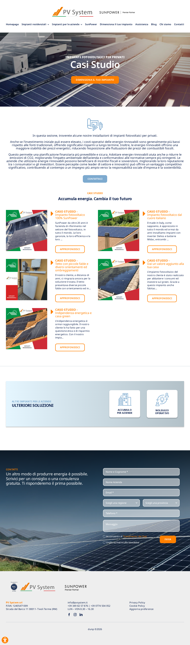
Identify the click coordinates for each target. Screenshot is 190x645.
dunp (91, 629)
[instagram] (75, 614)
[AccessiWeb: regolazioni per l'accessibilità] (4, 640)
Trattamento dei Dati (135, 536)
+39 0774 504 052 (100, 605)
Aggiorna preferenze (141, 609)
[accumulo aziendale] (124, 403)
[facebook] (69, 614)
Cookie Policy (137, 605)
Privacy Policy (137, 602)
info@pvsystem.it (78, 602)
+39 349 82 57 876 (78, 605)
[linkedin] (81, 614)
